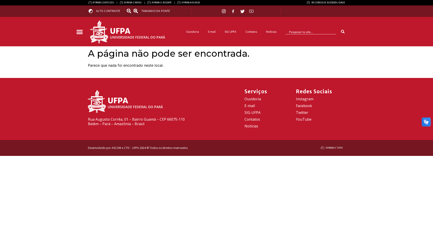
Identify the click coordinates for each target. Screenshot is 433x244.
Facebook (304, 105)
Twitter (302, 112)
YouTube (303, 119)
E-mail (212, 32)
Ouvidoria (192, 32)
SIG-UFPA (230, 32)
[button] (79, 32)
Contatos (251, 32)
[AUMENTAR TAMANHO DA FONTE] (137, 11)
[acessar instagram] (224, 11)
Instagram (304, 98)
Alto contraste (108, 11)
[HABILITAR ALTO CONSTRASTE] (92, 11)
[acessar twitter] (242, 11)
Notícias (271, 32)
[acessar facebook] (234, 11)
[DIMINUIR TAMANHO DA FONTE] (129, 11)
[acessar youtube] (251, 11)
